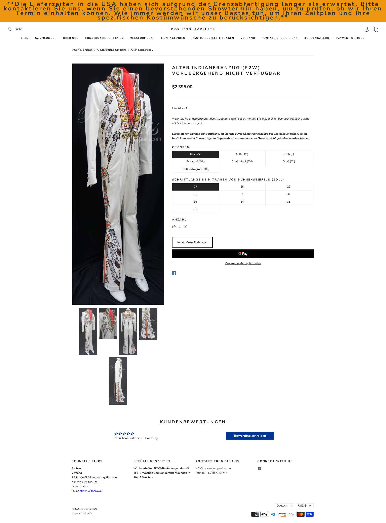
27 (195, 187)
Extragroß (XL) (195, 161)
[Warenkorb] (376, 29)
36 (195, 209)
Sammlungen (46, 38)
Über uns (71, 38)
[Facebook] (174, 273)
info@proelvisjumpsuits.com (213, 468)
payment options (350, 38)
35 (288, 202)
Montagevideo (173, 38)
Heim (25, 38)
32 (288, 194)
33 (195, 202)
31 (242, 194)
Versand (248, 38)
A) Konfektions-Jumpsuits (111, 50)
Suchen (76, 468)
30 (195, 194)
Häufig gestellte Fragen (213, 38)
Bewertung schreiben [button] (250, 436)
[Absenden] (37, 29)
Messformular (142, 38)
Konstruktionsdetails (104, 38)
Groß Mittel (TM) (242, 161)
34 (242, 202)
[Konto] (367, 29)
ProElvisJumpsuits (193, 29)
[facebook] (259, 468)
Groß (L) (288, 154)
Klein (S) (195, 154)
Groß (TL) (289, 161)
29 (288, 187)
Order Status (80, 486)
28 (242, 187)
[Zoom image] (118, 185)
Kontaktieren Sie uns (280, 38)
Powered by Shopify (82, 513)
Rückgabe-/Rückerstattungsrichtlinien (95, 477)
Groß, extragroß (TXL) (195, 169)
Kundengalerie (317, 38)
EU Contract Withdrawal (87, 491)
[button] (81, 185)
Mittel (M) (242, 154)
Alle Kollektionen (82, 50)
